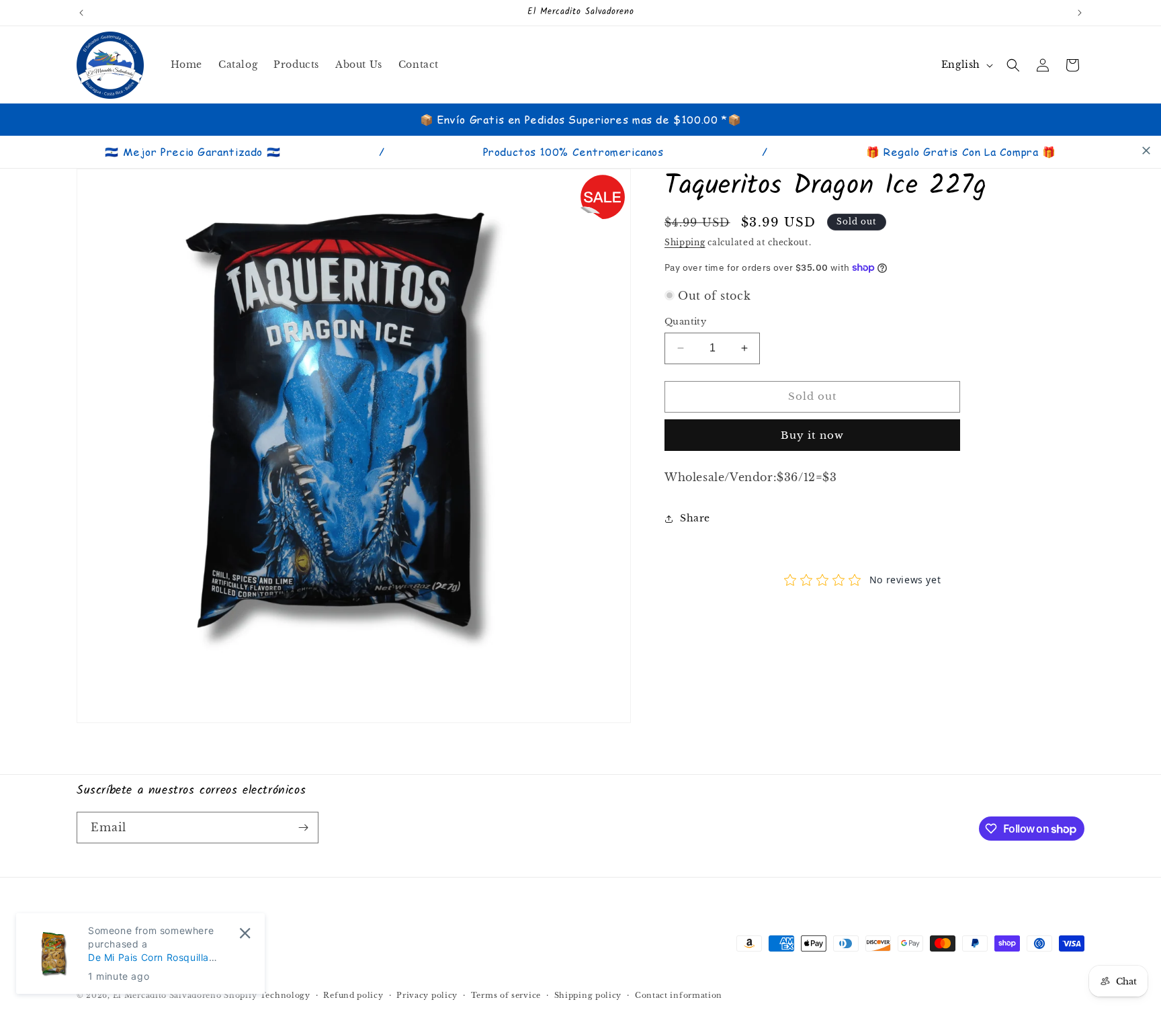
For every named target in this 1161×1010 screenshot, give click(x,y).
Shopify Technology (267, 995)
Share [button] (695, 518)
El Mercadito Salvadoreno (167, 995)
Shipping (684, 242)
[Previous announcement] (81, 13)
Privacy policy (427, 995)
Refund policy (353, 995)
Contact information (678, 995)
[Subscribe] (303, 827)
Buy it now (812, 435)
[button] (1013, 65)
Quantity (685, 321)
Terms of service (506, 995)
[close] (1146, 150)
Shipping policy (588, 995)
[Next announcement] (1079, 13)
